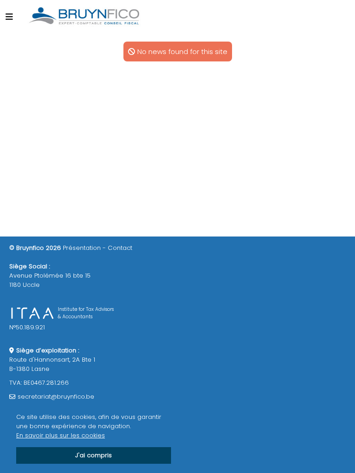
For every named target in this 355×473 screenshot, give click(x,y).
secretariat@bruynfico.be (56, 396)
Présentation (82, 247)
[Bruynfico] (85, 16)
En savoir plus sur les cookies (60, 435)
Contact (120, 247)
